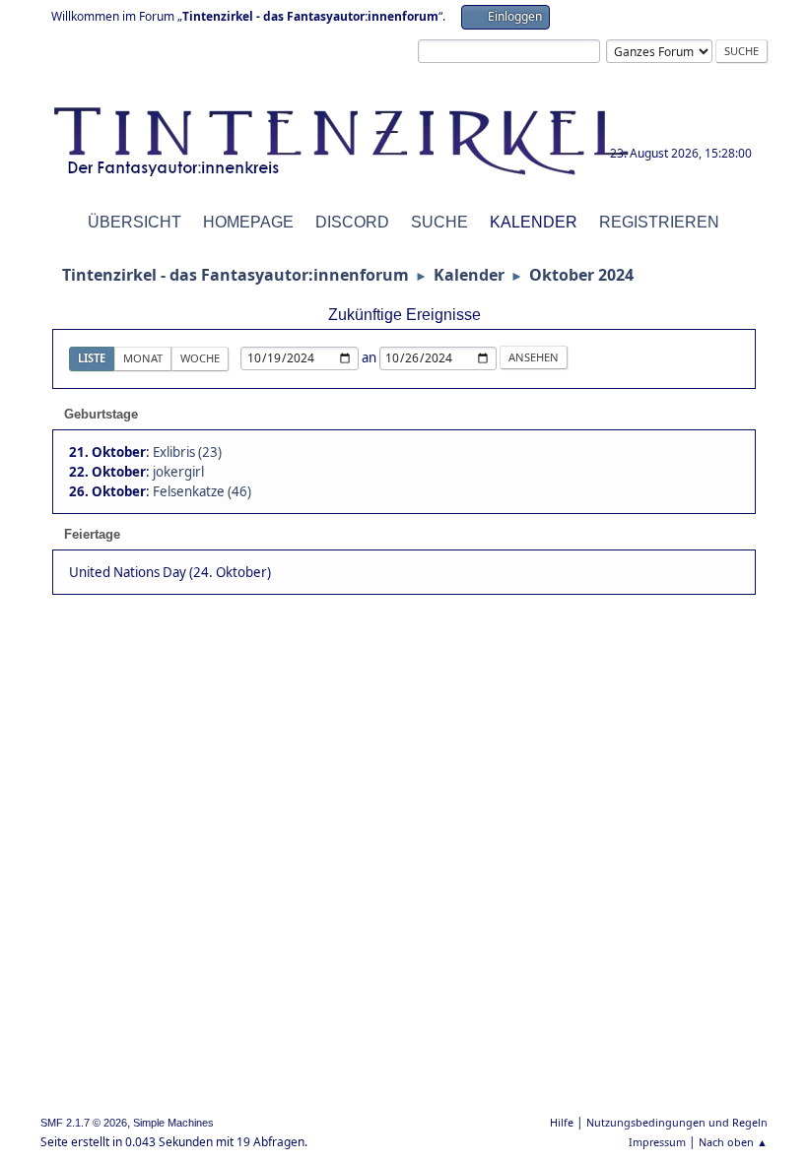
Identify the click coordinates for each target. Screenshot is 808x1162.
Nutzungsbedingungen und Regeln (677, 1122)
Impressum (657, 1141)
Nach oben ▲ (733, 1141)
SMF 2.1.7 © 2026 (83, 1123)
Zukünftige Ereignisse (404, 314)
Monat (143, 358)
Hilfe (561, 1122)
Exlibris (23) (187, 452)
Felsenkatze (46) (202, 491)
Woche (200, 358)
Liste (91, 358)
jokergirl (178, 472)
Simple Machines (173, 1123)
